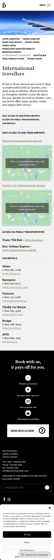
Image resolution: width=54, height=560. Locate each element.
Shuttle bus (39, 55)
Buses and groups (12, 42)
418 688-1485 (12, 467)
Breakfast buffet (11, 52)
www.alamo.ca (11, 273)
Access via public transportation (20, 119)
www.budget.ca (11, 328)
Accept (27, 534)
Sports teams (32, 42)
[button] (49, 507)
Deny (27, 542)
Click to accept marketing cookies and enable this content (27, 163)
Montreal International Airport (22, 141)
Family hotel (9, 45)
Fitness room (34, 58)
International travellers (16, 55)
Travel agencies (31, 39)
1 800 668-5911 (19, 461)
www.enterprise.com (15, 287)
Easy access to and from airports (21, 116)
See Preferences (27, 550)
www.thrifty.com (12, 314)
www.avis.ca (9, 341)
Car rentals (8, 123)
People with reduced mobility (18, 49)
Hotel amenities (11, 39)
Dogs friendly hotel (13, 58)
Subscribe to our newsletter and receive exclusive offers (24, 477)
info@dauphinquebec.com (15, 470)
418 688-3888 (16, 464)
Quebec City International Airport (24, 185)
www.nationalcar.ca (14, 300)
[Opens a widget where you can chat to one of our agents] (34, 555)
